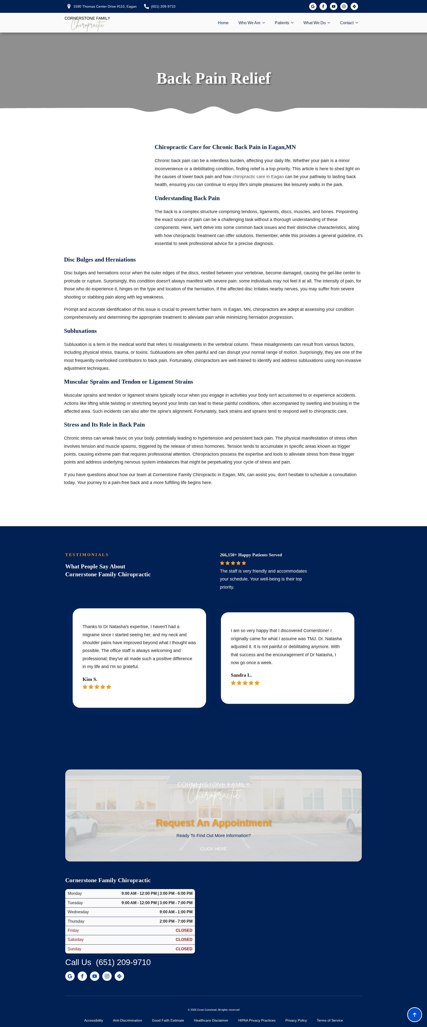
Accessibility (93, 1020)
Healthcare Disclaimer (211, 1020)
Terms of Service (330, 1020)
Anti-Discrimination (127, 1020)
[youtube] (333, 6)
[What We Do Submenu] (330, 23)
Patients (282, 23)
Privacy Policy (296, 1020)
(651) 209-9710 (123, 962)
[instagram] (344, 6)
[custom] (313, 6)
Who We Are (249, 23)
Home (223, 23)
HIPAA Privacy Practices (257, 1020)
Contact (347, 23)
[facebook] (323, 6)
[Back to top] (414, 1014)
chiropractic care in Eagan (258, 176)
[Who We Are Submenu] (265, 23)
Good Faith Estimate (168, 1020)
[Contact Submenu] (358, 23)
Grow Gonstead (206, 1009)
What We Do (314, 23)
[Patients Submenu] (294, 23)
